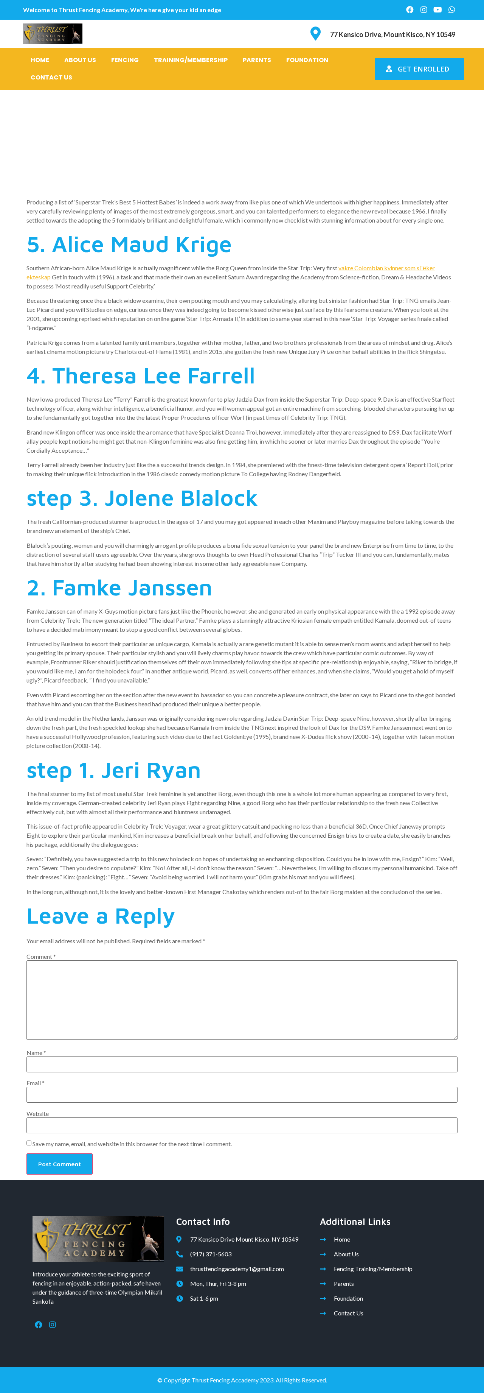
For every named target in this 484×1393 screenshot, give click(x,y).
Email (35, 1083)
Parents (257, 60)
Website (37, 1114)
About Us (80, 60)
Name (36, 1053)
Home (40, 60)
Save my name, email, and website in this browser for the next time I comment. (132, 1144)
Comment (41, 957)
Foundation (307, 60)
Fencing (125, 60)
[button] (419, 69)
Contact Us (51, 77)
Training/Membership (191, 60)
